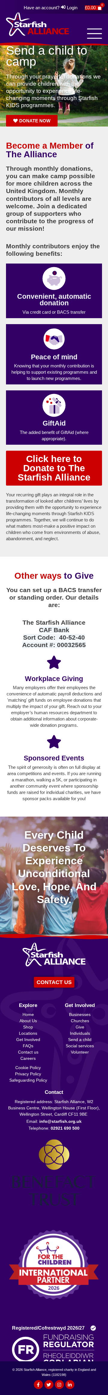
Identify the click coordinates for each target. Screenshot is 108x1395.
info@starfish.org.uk (60, 1121)
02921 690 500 (65, 1128)
